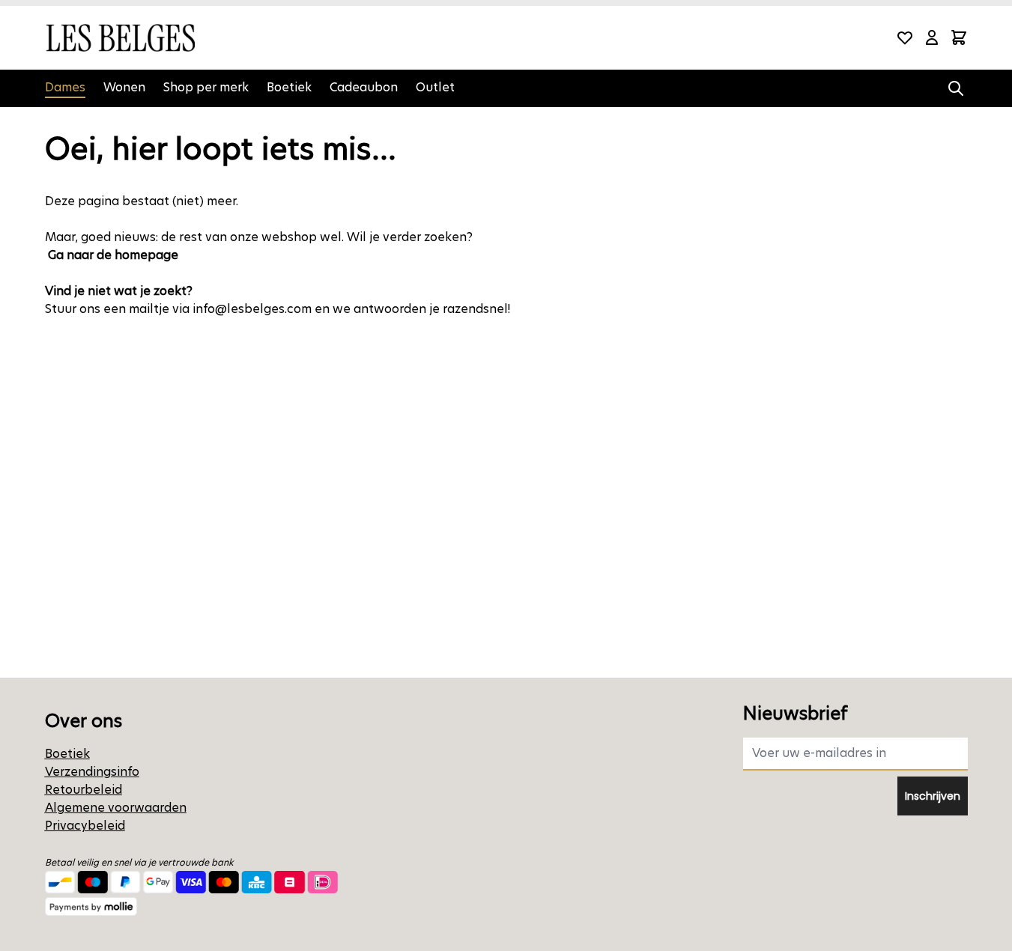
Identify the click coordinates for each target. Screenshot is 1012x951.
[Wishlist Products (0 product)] (905, 37)
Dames (65, 87)
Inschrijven (932, 796)
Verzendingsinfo (92, 771)
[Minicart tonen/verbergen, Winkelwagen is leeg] (959, 37)
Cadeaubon (364, 87)
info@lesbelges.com (252, 308)
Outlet (435, 87)
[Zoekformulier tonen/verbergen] (956, 88)
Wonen (124, 87)
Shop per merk (206, 87)
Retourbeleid (83, 789)
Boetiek (289, 87)
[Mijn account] (932, 37)
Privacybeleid (85, 825)
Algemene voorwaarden (116, 807)
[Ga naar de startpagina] (120, 38)
